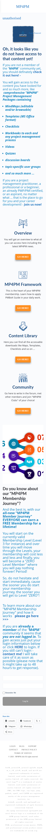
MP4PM (22, 6)
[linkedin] (26, 763)
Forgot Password (35, 33)
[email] (17, 763)
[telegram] (31, 763)
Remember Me (10, 693)
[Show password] (40, 685)
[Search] (41, 6)
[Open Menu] (4, 6)
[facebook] (22, 763)
